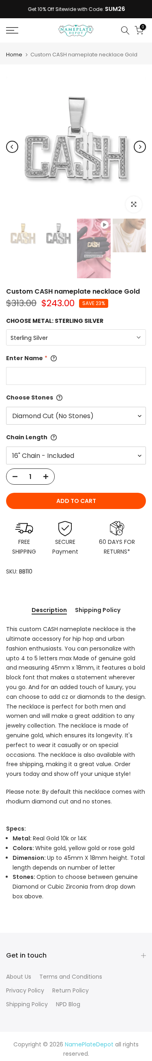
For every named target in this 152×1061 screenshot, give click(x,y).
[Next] (140, 147)
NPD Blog (68, 1004)
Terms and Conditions (70, 977)
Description (49, 610)
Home (14, 54)
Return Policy (70, 990)
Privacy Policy (25, 990)
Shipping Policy (97, 610)
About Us (18, 977)
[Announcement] (76, 9)
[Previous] (12, 147)
